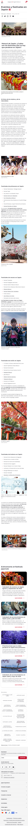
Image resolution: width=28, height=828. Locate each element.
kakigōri (22, 141)
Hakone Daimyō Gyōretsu (10, 376)
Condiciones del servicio (11, 824)
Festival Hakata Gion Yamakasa (11, 291)
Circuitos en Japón (5, 787)
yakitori (15, 141)
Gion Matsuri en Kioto (9, 296)
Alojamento (4, 799)
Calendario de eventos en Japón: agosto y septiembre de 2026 (13, 587)
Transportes (4, 791)
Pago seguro (20, 824)
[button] (2, 81)
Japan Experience (5, 782)
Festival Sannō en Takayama (10, 195)
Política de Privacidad (12, 822)
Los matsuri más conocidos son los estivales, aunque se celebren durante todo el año (12, 93)
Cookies (19, 822)
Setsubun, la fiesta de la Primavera (12, 475)
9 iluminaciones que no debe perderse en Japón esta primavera (13, 646)
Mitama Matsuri (7, 289)
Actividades (4, 803)
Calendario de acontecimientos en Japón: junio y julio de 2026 (13, 618)
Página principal (4, 745)
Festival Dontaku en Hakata (10, 206)
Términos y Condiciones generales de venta (14, 820)
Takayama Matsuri (8, 379)
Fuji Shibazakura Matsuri (10, 198)
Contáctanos (9, 818)
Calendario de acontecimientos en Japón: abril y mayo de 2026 (13, 675)
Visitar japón (4, 807)
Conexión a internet (6, 795)
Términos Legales (17, 818)
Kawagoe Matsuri (8, 372)
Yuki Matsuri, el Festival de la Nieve (15, 518)
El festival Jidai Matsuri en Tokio (7, 177)
